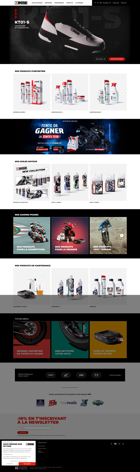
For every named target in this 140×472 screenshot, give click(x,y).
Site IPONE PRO (41, 446)
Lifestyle (69, 3)
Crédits (45, 467)
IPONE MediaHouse (41, 451)
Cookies (49, 467)
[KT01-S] (70, 35)
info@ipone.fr (59, 467)
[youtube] (115, 444)
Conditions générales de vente (36, 467)
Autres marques (115, 375)
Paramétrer (10, 463)
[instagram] (119, 444)
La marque (79, 3)
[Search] (95, 3)
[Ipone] (21, 468)
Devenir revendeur (42, 448)
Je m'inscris (22, 432)
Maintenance (59, 3)
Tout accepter (27, 463)
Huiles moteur (37, 3)
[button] (2, 470)
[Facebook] (111, 444)
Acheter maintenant (117, 59)
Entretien (48, 3)
